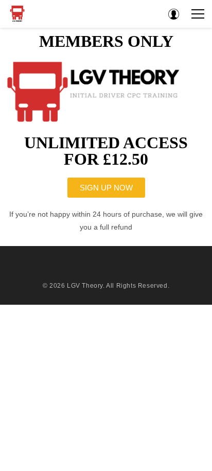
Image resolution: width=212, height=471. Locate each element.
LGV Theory (85, 285)
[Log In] (173, 14)
